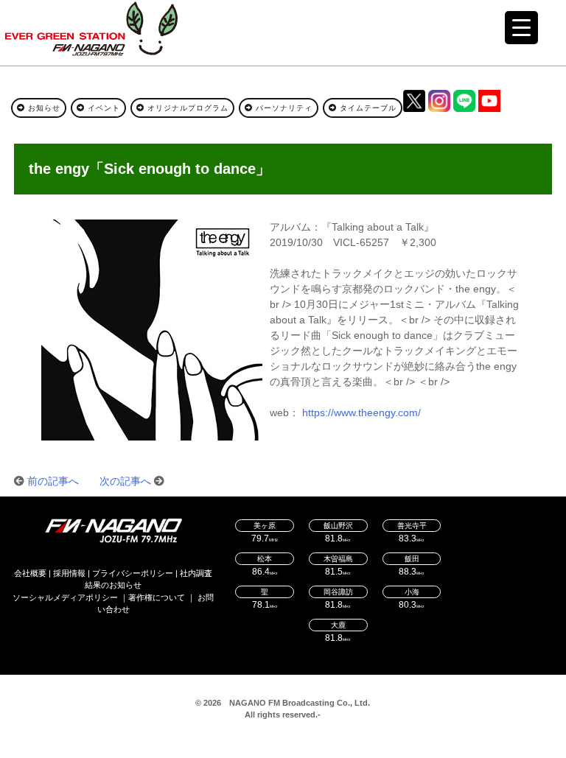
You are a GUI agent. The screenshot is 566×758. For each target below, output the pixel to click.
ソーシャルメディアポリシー (65, 597)
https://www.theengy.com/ (361, 412)
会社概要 (30, 573)
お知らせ (42, 108)
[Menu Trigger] (521, 27)
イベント (102, 108)
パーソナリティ (282, 108)
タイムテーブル (366, 108)
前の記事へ (53, 481)
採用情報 (69, 573)
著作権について (156, 597)
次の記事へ (125, 481)
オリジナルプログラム (186, 108)
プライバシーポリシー (132, 573)
